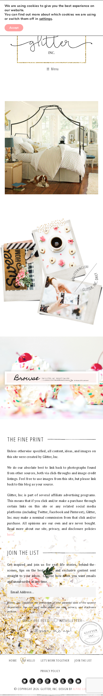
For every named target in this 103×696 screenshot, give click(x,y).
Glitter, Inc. (51, 39)
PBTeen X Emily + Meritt (51, 149)
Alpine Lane (80, 689)
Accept (13, 28)
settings (45, 19)
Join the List (83, 660)
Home (13, 660)
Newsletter (71, 621)
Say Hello (28, 660)
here (10, 534)
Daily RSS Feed (36, 621)
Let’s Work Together (55, 660)
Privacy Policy (50, 671)
